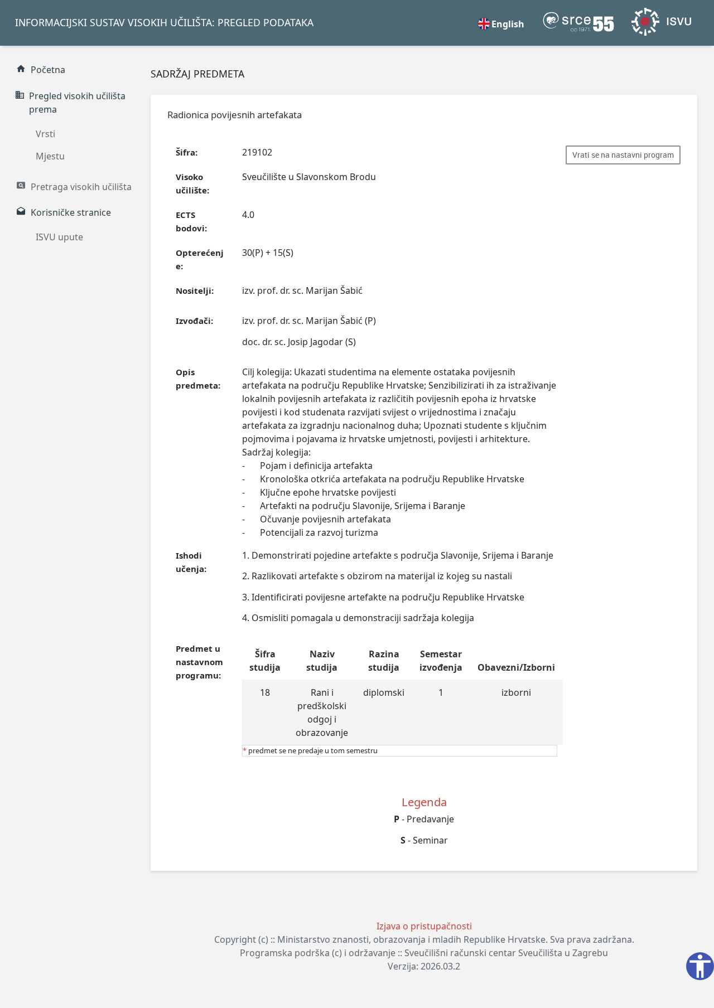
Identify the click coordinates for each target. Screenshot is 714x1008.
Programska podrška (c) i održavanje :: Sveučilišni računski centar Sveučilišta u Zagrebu (424, 953)
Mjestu (50, 156)
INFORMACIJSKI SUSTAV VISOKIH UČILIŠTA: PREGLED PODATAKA (164, 22)
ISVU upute (59, 237)
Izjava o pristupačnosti (424, 926)
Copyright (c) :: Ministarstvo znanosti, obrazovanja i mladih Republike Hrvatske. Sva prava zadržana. (424, 939)
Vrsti (45, 134)
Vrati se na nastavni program (623, 155)
